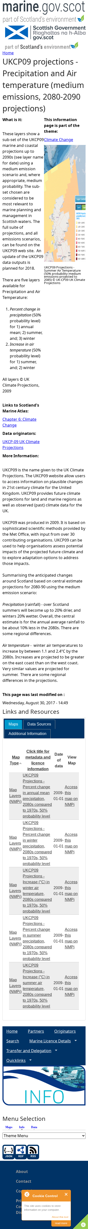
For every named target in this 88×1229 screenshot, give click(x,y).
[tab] (13, 724)
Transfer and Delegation (26, 1051)
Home (8, 53)
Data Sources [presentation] (39, 724)
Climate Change (58, 139)
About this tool (60, 1217)
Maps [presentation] (13, 724)
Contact (23, 1181)
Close (66, 1194)
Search (12, 1041)
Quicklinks (14, 1060)
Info (23, 1127)
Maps (8, 1127)
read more (61, 1223)
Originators (65, 1031)
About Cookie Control (27, 1194)
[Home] (44, 13)
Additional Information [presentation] (27, 734)
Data (34, 1127)
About (22, 1171)
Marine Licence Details (48, 1041)
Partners (36, 1031)
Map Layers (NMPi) (15, 796)
